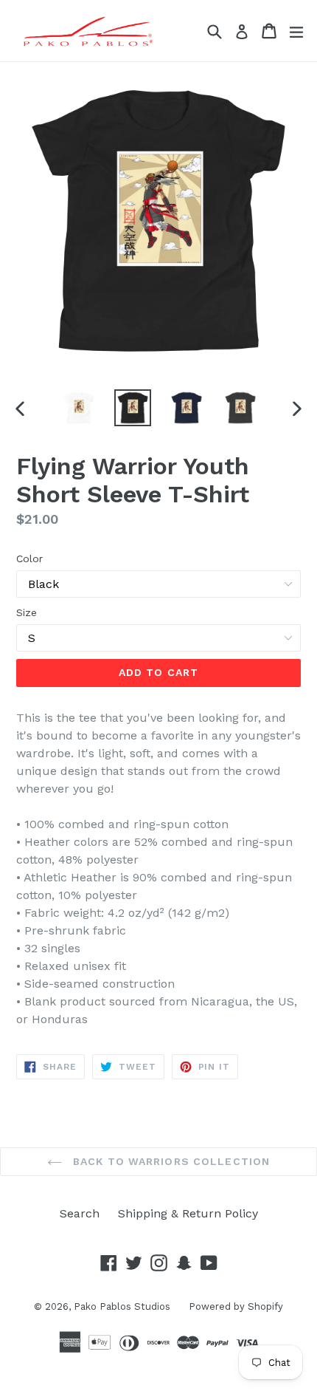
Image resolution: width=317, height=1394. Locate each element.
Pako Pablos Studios (122, 1306)
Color (29, 558)
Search (80, 1213)
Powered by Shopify (236, 1306)
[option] (78, 408)
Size (26, 612)
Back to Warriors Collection (169, 1161)
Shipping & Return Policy (188, 1213)
